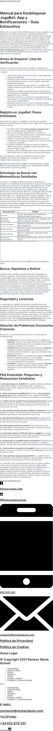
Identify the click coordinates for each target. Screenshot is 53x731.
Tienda (10, 676)
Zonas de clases (13, 670)
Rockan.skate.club (11, 488)
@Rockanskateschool (13, 500)
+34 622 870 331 (13, 723)
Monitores (11, 674)
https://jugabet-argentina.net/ (12, 50)
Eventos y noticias (14, 678)
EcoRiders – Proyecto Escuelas (19, 680)
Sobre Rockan (12, 668)
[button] (26, 684)
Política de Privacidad (16, 641)
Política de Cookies (14, 647)
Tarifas (10, 672)
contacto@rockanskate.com (17, 634)
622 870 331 (7, 592)
